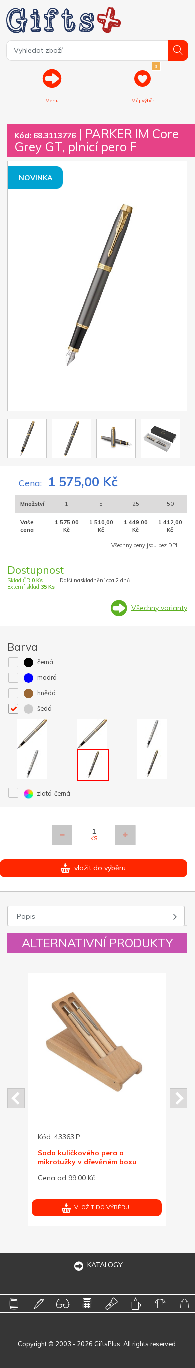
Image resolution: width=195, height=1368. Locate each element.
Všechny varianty (160, 607)
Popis (26, 916)
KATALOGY (105, 1264)
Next (179, 1098)
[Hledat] (178, 50)
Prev (16, 1098)
